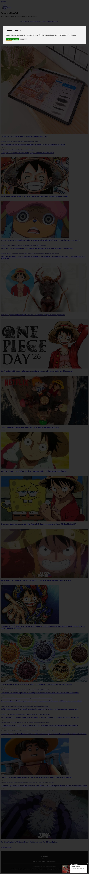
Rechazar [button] (15, 39)
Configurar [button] (23, 39)
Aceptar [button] (9, 39)
